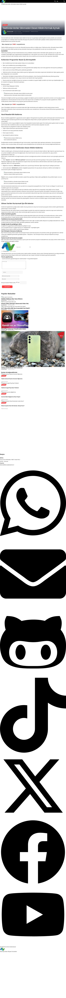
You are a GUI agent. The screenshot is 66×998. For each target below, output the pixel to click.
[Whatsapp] (33, 540)
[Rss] (30, 247)
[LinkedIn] (27, 247)
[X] (23, 247)
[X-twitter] (33, 818)
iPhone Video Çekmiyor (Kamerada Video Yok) (15, 303)
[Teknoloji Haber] (3, 1)
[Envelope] (33, 606)
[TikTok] (26, 247)
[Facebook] (21, 247)
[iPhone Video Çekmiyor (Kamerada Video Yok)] (8, 301)
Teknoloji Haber (10, 31)
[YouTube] (24, 247)
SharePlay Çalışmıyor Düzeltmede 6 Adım (13, 329)
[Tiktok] (33, 752)
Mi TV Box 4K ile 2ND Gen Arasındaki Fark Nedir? (15, 308)
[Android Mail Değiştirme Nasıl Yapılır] (8, 392)
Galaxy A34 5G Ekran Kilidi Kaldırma (11, 368)
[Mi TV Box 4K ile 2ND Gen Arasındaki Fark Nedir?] (13, 306)
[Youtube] (33, 943)
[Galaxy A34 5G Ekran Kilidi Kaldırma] (33, 349)
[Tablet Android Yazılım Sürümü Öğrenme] (11, 374)
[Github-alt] (33, 677)
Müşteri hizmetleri (12, 951)
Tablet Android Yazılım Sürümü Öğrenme (11, 378)
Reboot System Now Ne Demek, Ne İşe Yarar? (12, 405)
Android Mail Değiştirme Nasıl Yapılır (10, 396)
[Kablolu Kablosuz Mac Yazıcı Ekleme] (6, 297)
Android (5, 24)
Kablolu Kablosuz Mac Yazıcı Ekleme (11, 299)
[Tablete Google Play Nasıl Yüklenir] (10, 383)
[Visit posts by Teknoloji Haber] (4, 32)
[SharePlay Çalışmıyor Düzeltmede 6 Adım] (14, 319)
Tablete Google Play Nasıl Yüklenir (10, 387)
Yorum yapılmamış (25, 31)
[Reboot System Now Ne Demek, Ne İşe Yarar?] (12, 401)
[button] (55, 1)
